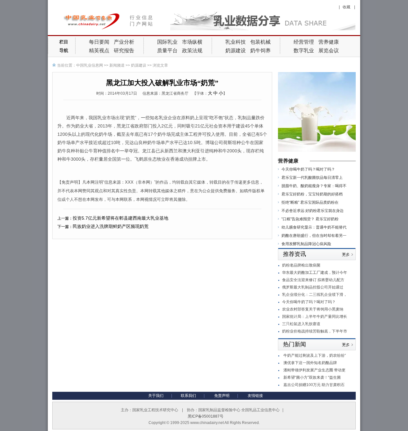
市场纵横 (192, 42)
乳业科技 (235, 42)
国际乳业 (167, 42)
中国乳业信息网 (89, 65)
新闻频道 (117, 65)
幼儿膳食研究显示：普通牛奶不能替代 (313, 227)
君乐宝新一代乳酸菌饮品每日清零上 (312, 177)
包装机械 (260, 42)
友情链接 (255, 395)
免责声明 (221, 395)
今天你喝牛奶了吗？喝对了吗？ (308, 169)
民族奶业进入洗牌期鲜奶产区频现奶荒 (111, 226)
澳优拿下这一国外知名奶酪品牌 (310, 363)
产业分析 (124, 42)
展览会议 (328, 50)
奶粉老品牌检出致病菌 (301, 265)
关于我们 (156, 395)
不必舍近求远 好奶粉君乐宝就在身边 (312, 210)
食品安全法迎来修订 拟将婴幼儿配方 (313, 280)
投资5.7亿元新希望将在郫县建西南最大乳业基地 (120, 218)
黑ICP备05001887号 (205, 416)
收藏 (347, 7)
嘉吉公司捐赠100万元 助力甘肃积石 (314, 385)
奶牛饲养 (260, 50)
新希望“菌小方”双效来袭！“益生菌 (312, 377)
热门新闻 (294, 344)
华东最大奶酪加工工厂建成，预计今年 (314, 272)
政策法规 (192, 50)
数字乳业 (304, 50)
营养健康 (328, 42)
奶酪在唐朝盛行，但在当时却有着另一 (313, 235)
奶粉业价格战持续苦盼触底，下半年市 (314, 331)
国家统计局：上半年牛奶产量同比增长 (314, 316)
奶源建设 (235, 50)
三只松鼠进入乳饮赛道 (301, 324)
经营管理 (304, 42)
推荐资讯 (294, 254)
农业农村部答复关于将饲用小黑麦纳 (312, 309)
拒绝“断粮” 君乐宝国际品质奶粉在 (310, 202)
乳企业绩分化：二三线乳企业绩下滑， (314, 294)
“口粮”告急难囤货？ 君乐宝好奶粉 (310, 219)
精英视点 (99, 50)
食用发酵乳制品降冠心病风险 (306, 244)
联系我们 (188, 395)
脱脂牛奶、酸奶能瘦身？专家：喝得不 (313, 186)
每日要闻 (99, 42)
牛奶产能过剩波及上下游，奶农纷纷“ (314, 355)
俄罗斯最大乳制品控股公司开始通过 (312, 287)
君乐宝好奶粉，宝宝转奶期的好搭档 (312, 194)
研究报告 (124, 50)
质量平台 (167, 50)
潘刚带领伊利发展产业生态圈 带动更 (314, 370)
